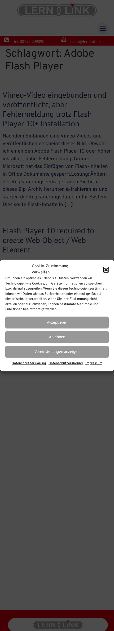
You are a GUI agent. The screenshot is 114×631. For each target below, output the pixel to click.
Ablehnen (57, 336)
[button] (106, 269)
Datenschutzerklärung (29, 363)
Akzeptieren (57, 322)
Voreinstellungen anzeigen (57, 351)
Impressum (93, 363)
